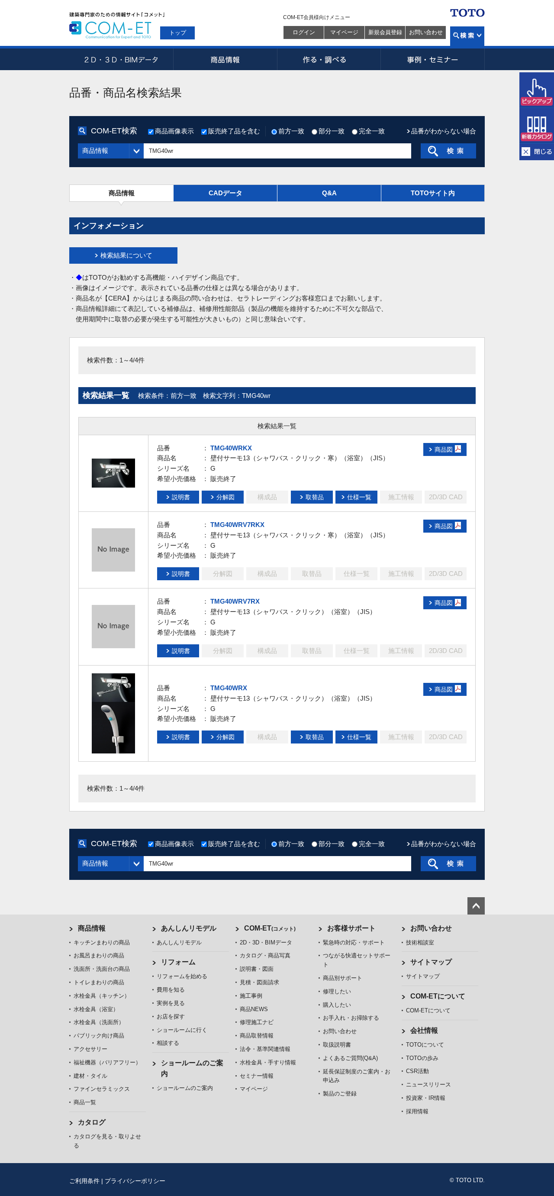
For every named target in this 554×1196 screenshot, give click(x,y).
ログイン (304, 32)
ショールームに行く (182, 1030)
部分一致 (332, 131)
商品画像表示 (174, 131)
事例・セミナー (433, 59)
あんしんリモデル (188, 928)
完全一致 (372, 131)
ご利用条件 (84, 1180)
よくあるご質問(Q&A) (350, 1058)
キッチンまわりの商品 (102, 942)
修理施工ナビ (257, 1022)
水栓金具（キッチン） (102, 995)
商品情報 (225, 59)
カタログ (92, 1122)
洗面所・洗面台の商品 (102, 969)
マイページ (344, 32)
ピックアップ (536, 90)
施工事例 (251, 995)
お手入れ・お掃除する (351, 1018)
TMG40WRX (228, 688)
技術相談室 (420, 942)
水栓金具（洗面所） (99, 1022)
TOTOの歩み (422, 1058)
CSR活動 (417, 1071)
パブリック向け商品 (99, 1035)
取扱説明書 (337, 1044)
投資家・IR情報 (425, 1098)
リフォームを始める (182, 976)
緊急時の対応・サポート (354, 942)
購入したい (337, 1005)
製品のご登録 (340, 1093)
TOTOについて (425, 1044)
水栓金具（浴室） (96, 1009)
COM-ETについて (437, 996)
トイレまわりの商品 (99, 982)
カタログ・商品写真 (265, 955)
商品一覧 (85, 1102)
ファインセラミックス (102, 1089)
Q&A (329, 193)
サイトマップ (431, 962)
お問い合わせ (426, 32)
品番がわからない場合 (443, 131)
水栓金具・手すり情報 (268, 1062)
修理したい (337, 991)
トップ (177, 32)
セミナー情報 (257, 1076)
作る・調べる (329, 59)
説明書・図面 (257, 969)
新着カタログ (536, 125)
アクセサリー (90, 1049)
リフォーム (178, 962)
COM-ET (270, 928)
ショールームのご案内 (185, 1088)
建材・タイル (90, 1076)
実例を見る (171, 1003)
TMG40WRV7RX (235, 601)
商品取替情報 (257, 1035)
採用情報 (417, 1111)
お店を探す (171, 1016)
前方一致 (291, 131)
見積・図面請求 (259, 982)
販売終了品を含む (234, 131)
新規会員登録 (385, 32)
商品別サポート (342, 978)
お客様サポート (351, 928)
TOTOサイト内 (433, 193)
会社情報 (424, 1030)
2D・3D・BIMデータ (121, 59)
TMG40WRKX (231, 448)
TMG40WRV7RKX (237, 524)
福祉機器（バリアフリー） (107, 1062)
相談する (168, 1043)
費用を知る (171, 989)
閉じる (536, 151)
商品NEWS (254, 1009)
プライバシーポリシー (135, 1180)
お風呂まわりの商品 (99, 955)
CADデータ (225, 193)
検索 (467, 36)
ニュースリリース (428, 1084)
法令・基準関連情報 (265, 1049)
